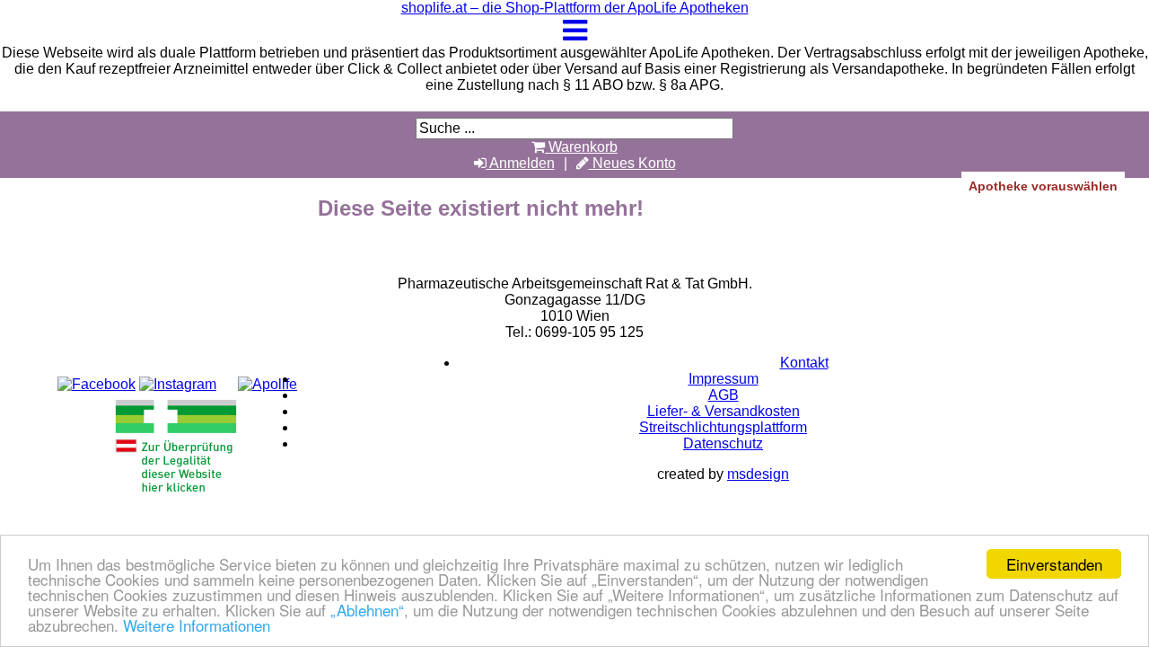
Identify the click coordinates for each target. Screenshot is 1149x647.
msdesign (758, 474)
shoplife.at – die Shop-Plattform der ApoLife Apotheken (575, 7)
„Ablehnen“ (367, 609)
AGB (723, 395)
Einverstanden (1054, 564)
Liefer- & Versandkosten (723, 411)
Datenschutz (723, 443)
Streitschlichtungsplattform (723, 427)
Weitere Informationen (196, 625)
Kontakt (804, 362)
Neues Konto (632, 163)
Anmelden (521, 163)
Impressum (724, 378)
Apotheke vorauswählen (1043, 186)
